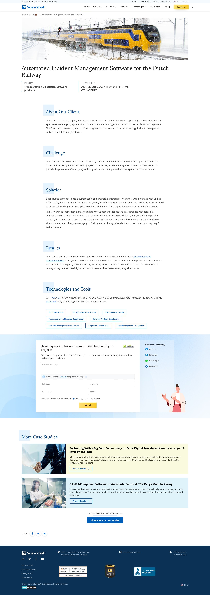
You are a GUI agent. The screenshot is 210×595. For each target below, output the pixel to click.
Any (77, 398)
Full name (45, 382)
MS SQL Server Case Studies (84, 312)
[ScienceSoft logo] (33, 7)
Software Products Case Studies (106, 319)
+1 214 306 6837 (179, 552)
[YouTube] (42, 558)
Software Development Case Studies (64, 325)
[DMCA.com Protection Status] (29, 588)
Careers (135, 1)
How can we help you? (49, 363)
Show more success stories (105, 520)
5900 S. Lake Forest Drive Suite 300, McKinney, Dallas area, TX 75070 (75, 553)
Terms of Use (27, 578)
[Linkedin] (23, 558)
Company (93, 382)
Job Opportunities (29, 569)
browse (64, 377)
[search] (193, 7)
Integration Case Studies (98, 325)
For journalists (145, 1)
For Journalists (27, 565)
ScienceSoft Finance (50, 1)
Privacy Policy (27, 573)
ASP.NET (56, 297)
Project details (79, 468)
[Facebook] (36, 558)
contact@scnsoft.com (131, 552)
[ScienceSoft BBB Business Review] (144, 571)
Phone (92, 389)
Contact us (181, 7)
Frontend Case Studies (114, 312)
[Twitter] (29, 558)
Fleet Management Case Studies (131, 325)
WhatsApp (154, 360)
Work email (46, 389)
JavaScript (51, 301)
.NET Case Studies (56, 312)
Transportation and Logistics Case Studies (66, 319)
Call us (152, 349)
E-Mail (86, 398)
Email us (153, 355)
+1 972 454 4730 (179, 555)
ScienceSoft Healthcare (32, 1)
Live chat (153, 366)
